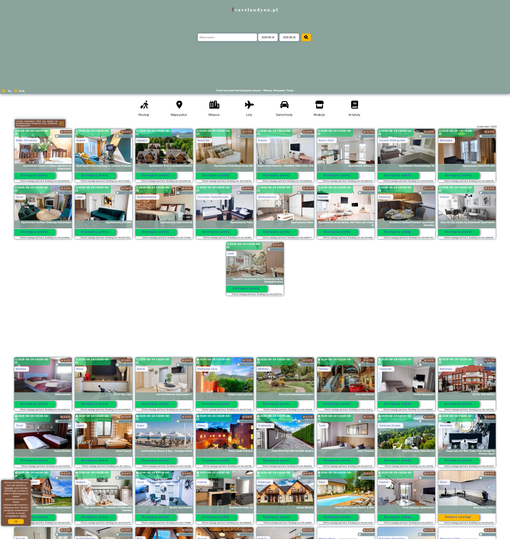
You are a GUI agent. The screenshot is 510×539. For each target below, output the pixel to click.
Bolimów (21, 368)
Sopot (140, 425)
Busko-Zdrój (326, 140)
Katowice (384, 196)
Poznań (323, 196)
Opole (19, 196)
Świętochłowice (146, 196)
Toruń (19, 425)
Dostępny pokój (34, 175)
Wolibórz (263, 368)
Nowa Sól (203, 140)
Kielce (80, 368)
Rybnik (141, 368)
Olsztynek (385, 368)
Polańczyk (264, 482)
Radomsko (446, 368)
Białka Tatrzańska (26, 140)
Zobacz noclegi (458, 516)
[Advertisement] (255, 328)
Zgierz (80, 425)
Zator (322, 482)
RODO (23, 515)
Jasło (79, 196)
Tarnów (323, 368)
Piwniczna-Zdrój (207, 368)
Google (9, 488)
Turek (322, 425)
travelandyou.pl (255, 9)
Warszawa (446, 140)
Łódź (231, 253)
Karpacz (142, 140)
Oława (201, 425)
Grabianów (264, 425)
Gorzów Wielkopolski (392, 140)
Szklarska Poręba (389, 425)
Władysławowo (267, 196)
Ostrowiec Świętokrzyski (212, 196)
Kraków (80, 140)
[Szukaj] (306, 37)
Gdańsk (444, 196)
